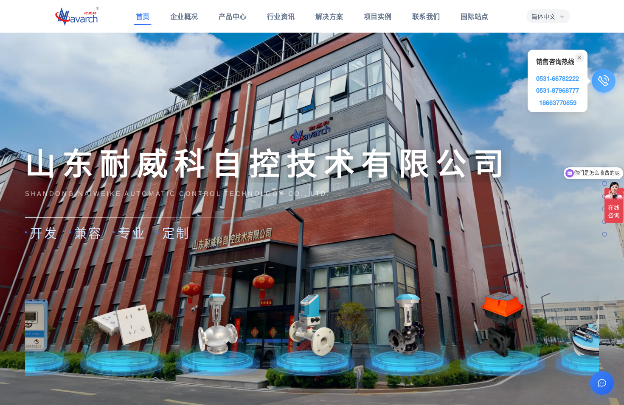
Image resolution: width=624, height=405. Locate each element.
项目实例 (378, 16)
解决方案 (329, 16)
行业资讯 (281, 16)
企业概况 (184, 16)
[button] (548, 16)
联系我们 (426, 16)
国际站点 (475, 16)
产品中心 (233, 16)
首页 (143, 16)
